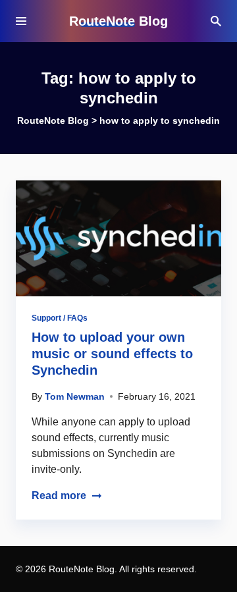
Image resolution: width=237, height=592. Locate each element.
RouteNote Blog (118, 21)
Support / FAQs (60, 318)
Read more (59, 495)
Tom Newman (75, 396)
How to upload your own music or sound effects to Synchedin (112, 353)
